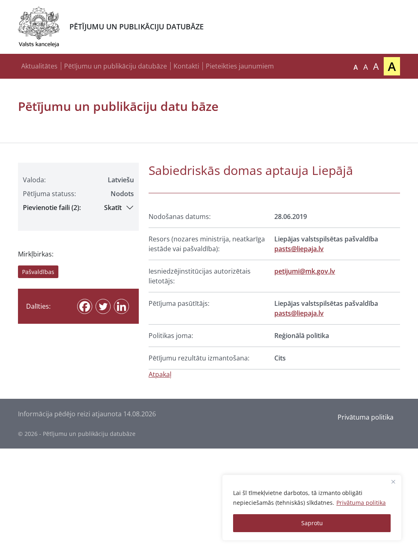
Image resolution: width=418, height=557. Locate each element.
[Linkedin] (121, 306)
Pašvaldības (38, 272)
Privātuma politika (361, 502)
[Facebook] (84, 306)
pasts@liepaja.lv (299, 248)
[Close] (393, 481)
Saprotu (312, 523)
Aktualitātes (39, 66)
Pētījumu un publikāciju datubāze (115, 66)
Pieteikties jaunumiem (240, 66)
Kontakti (186, 66)
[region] (312, 508)
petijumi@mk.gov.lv (304, 271)
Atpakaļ (160, 374)
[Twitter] (103, 306)
